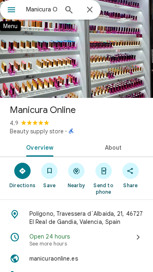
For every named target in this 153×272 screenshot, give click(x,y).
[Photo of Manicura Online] (76, 49)
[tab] (38, 147)
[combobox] (42, 9)
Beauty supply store (37, 131)
